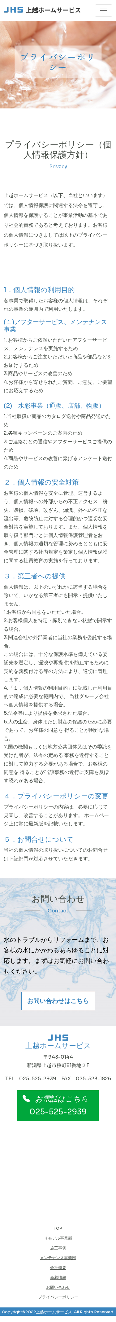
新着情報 (58, 1277)
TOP (58, 1228)
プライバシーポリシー (58, 1297)
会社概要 (58, 1267)
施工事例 (58, 1248)
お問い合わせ (58, 1287)
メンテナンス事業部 (58, 1257)
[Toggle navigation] (103, 10)
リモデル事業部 (58, 1238)
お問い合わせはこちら (58, 1001)
